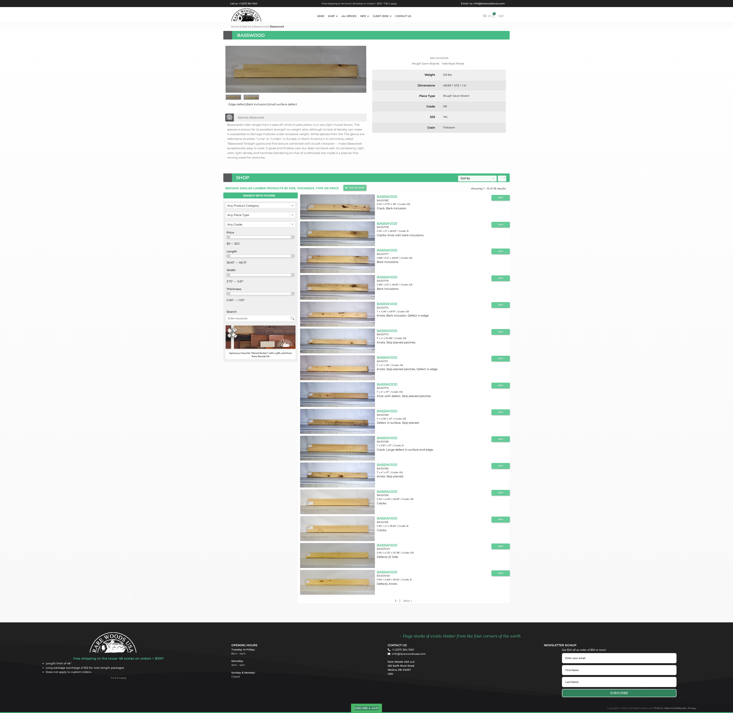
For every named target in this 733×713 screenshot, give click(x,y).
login (501, 15)
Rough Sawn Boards (425, 63)
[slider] (228, 237)
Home (235, 26)
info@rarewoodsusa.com (489, 3)
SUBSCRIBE (619, 693)
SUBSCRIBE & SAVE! (366, 708)
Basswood (261, 26)
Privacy (692, 708)
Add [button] (500, 198)
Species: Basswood (251, 117)
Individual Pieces (453, 63)
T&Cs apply (390, 3)
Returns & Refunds (675, 708)
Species (246, 26)
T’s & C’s (658, 708)
